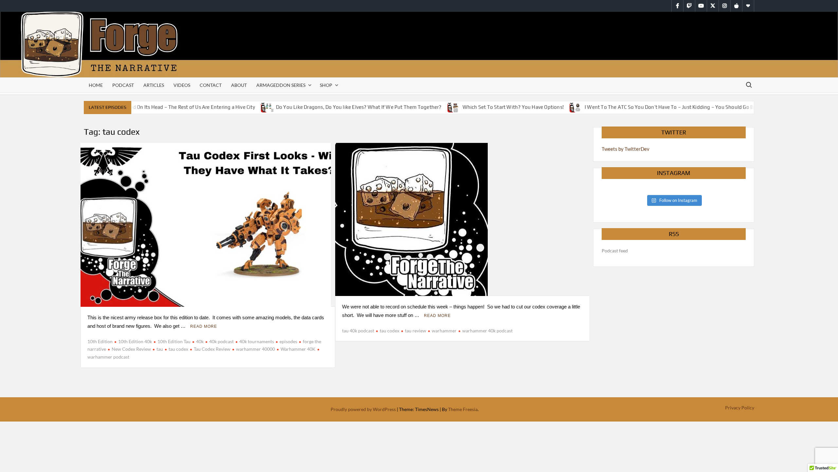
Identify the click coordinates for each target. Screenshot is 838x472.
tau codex (178, 349)
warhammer (444, 330)
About (239, 85)
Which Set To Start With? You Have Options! (504, 107)
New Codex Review (131, 349)
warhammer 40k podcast (487, 330)
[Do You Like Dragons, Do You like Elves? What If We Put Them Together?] (259, 107)
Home (96, 85)
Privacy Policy (739, 407)
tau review (415, 330)
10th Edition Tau (174, 341)
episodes (288, 341)
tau (159, 349)
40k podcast (221, 341)
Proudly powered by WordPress (363, 409)
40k (200, 341)
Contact (211, 85)
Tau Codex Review (212, 349)
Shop (326, 85)
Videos (181, 85)
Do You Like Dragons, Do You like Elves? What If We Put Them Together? (350, 107)
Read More (203, 326)
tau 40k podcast (358, 330)
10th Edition (100, 341)
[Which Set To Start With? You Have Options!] (446, 107)
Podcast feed (615, 250)
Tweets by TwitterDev (625, 149)
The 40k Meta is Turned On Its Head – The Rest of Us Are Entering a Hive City (160, 107)
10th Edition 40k (135, 341)
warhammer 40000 (255, 349)
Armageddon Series (280, 85)
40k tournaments (256, 341)
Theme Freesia (463, 409)
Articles (153, 85)
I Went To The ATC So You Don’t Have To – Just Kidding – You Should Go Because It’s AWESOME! (686, 107)
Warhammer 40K (298, 349)
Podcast (123, 85)
